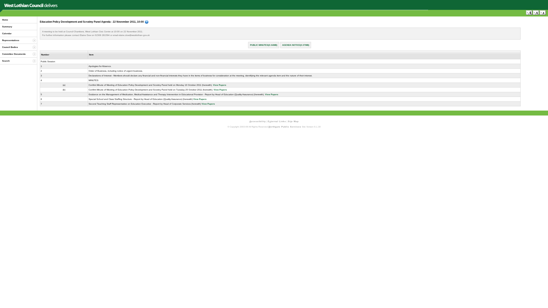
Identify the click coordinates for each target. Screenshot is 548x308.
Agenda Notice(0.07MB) (295, 45)
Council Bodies (10, 47)
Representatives (10, 40)
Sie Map (293, 121)
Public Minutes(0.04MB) (263, 45)
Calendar (7, 33)
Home (5, 20)
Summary (7, 26)
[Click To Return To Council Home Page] (30, 6)
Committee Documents (14, 54)
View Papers (219, 85)
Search (6, 61)
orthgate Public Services (284, 127)
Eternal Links (277, 121)
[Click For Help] (146, 22)
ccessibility (257, 121)
